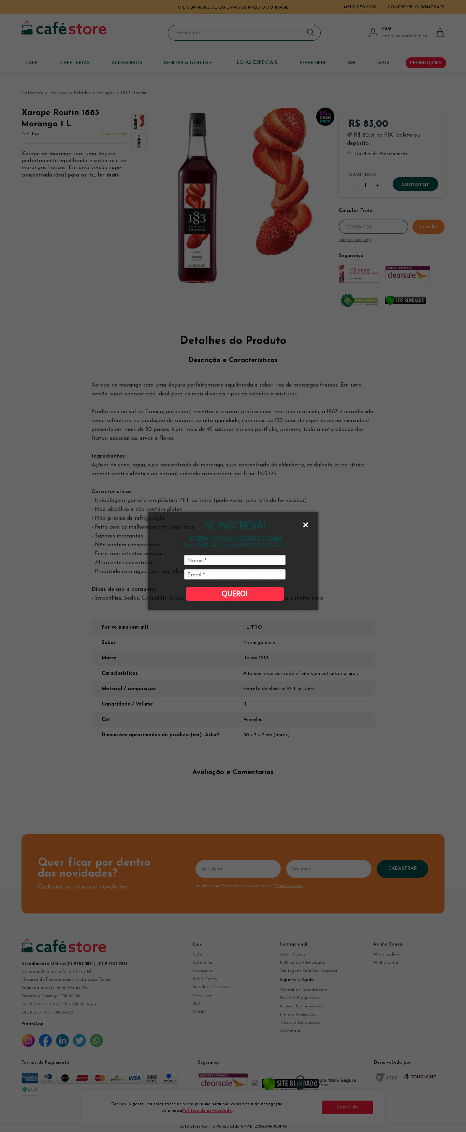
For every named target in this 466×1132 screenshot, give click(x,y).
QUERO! (235, 593)
